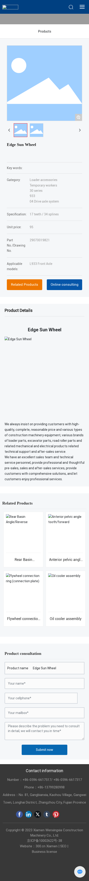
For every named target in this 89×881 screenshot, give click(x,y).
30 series (36, 190)
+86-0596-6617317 (67, 780)
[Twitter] (37, 814)
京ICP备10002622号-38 (44, 841)
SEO (63, 846)
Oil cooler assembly (65, 619)
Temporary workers (43, 185)
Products (44, 31)
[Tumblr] (46, 814)
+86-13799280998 (51, 787)
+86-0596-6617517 (37, 780)
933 (32, 196)
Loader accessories (43, 180)
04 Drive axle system (44, 201)
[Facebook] (19, 814)
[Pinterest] (55, 814)
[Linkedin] (28, 814)
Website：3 (28, 846)
